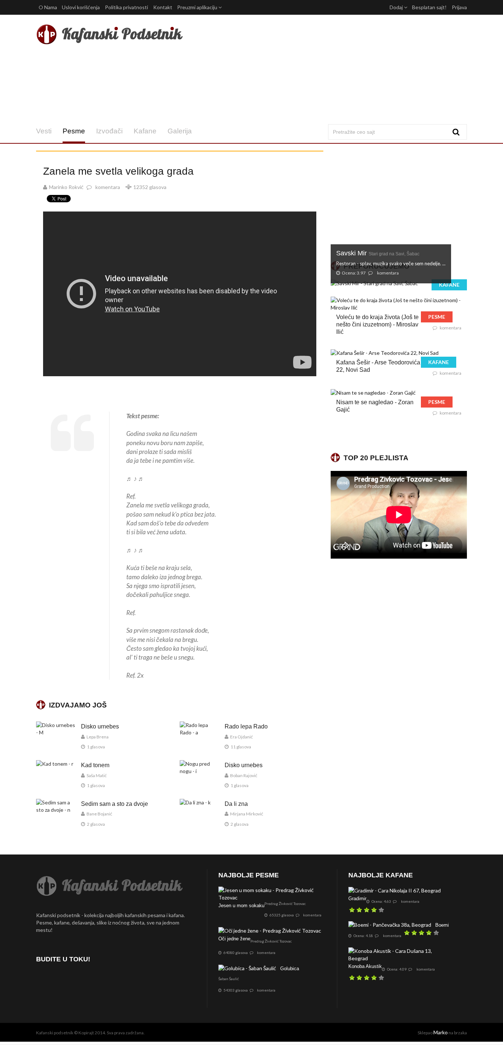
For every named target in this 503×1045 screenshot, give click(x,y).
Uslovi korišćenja (81, 7)
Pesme (74, 131)
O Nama (48, 7)
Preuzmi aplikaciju (197, 7)
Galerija (180, 131)
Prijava (459, 7)
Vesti (44, 131)
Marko (440, 1032)
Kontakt (162, 7)
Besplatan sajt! (429, 7)
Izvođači (109, 131)
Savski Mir (377, 253)
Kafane (145, 131)
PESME (436, 317)
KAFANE (449, 285)
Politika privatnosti (126, 7)
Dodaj (397, 7)
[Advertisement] (324, 69)
